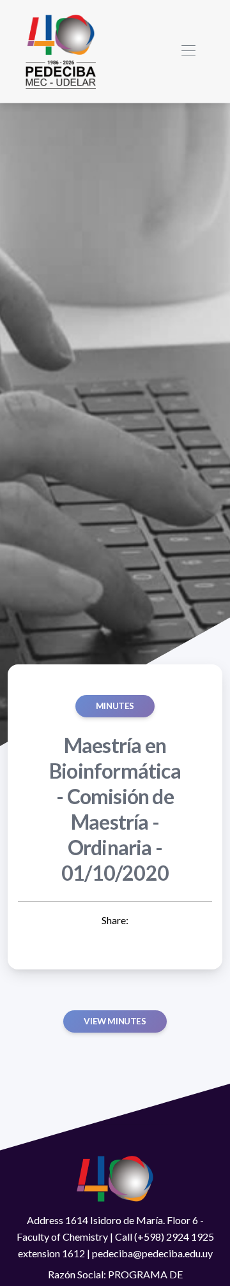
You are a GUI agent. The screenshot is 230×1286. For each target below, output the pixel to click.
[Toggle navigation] (188, 51)
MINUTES (115, 706)
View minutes (115, 1021)
